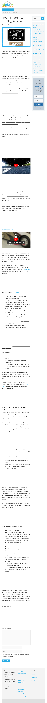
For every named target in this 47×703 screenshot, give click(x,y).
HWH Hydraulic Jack (15, 155)
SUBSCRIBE (39, 104)
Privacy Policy (34, 677)
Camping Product (21, 680)
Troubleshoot (6, 12)
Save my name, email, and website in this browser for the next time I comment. (16, 655)
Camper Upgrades (21, 675)
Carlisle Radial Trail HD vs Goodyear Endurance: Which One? (38, 33)
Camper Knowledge (8, 10)
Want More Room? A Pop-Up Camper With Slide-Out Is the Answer (38, 70)
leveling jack (27, 269)
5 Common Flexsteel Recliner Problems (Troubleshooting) (37, 60)
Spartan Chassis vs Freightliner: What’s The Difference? (38, 55)
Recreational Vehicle (21, 10)
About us (33, 674)
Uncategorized (21, 693)
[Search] (42, 18)
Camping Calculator (22, 678)
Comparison (32, 10)
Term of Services (35, 680)
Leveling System (16, 292)
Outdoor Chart (21, 687)
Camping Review (21, 682)
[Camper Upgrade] (7, 4)
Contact (15, 12)
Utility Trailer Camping (22, 696)
